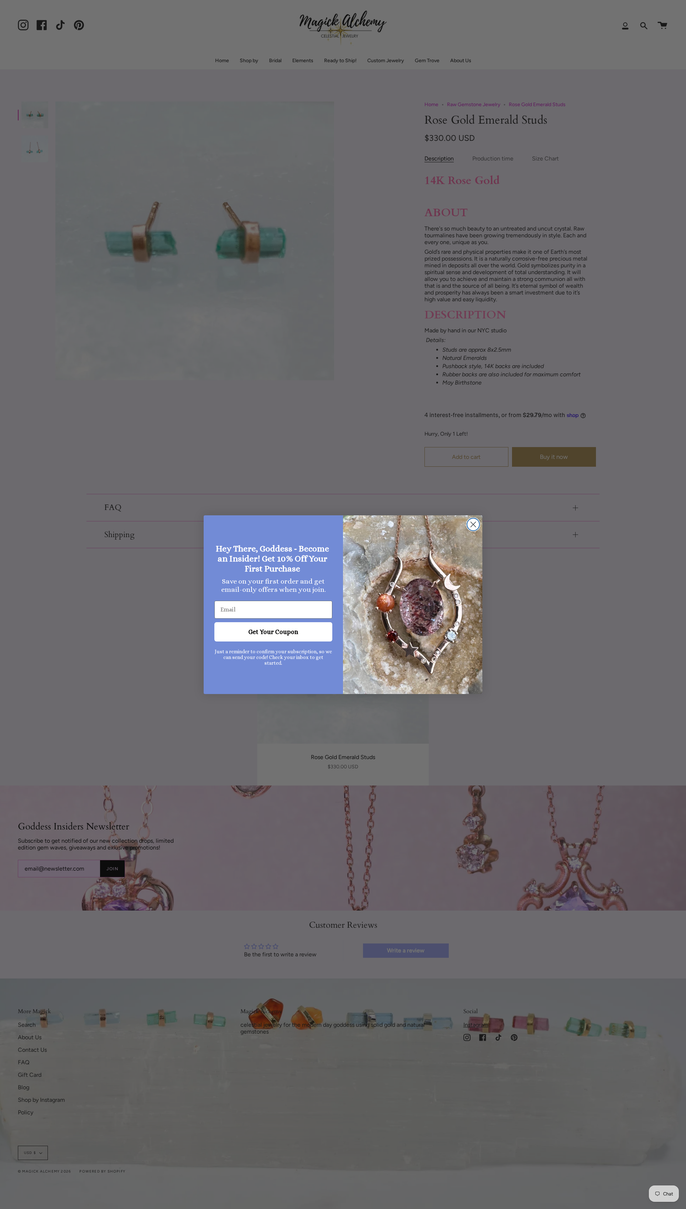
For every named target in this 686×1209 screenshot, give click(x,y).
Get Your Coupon (273, 631)
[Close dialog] (473, 524)
